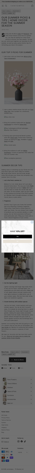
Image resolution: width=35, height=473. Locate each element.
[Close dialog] (32, 222)
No (17, 241)
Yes (17, 236)
